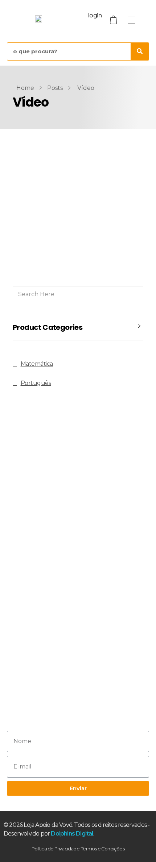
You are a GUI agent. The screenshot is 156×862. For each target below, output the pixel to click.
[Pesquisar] (140, 51)
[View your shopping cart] (114, 20)
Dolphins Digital (72, 833)
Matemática (37, 363)
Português (36, 383)
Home (25, 87)
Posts (55, 87)
